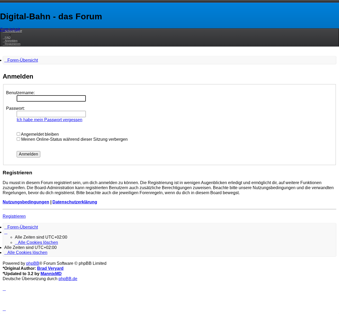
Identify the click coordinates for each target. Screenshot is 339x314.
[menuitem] (7, 37)
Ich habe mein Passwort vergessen (49, 119)
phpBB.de (68, 278)
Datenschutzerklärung (74, 202)
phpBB (32, 263)
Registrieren (14, 216)
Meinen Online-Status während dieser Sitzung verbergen (74, 139)
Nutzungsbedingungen (26, 202)
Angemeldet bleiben (39, 134)
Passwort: (15, 108)
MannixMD (51, 273)
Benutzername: (20, 92)
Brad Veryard (50, 268)
